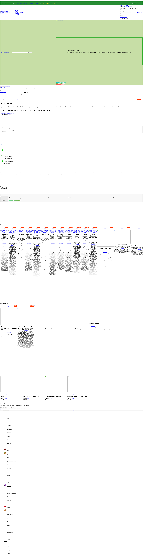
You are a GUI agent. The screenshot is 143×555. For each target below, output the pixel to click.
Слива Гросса (3, 92)
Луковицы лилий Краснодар (53, 396)
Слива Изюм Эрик (28, 235)
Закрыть (2, 409)
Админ (6, 398)
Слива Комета (45, 234)
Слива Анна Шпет (4, 235)
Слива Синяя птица (105, 248)
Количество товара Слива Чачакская (8, 128)
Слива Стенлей (3, 88)
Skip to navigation (3, 0)
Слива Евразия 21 (122, 244)
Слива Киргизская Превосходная (37, 237)
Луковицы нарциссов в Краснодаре (77, 396)
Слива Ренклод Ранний (77, 236)
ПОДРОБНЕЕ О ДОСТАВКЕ (14, 200)
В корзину (3, 131)
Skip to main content (10, 0)
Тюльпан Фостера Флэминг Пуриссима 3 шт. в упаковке (9, 327)
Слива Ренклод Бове (61, 235)
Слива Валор (20, 234)
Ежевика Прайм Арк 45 (25, 326)
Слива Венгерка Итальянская (93, 236)
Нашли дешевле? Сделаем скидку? (8, 113)
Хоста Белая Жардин (93, 323)
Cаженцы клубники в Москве (31, 396)
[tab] (4, 195)
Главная (2, 86)
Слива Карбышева (69, 235)
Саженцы (6, 86)
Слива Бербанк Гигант (12, 237)
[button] (4, 243)
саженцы (24, 195)
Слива (9, 86)
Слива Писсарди (52, 235)
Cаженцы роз (4, 396)
